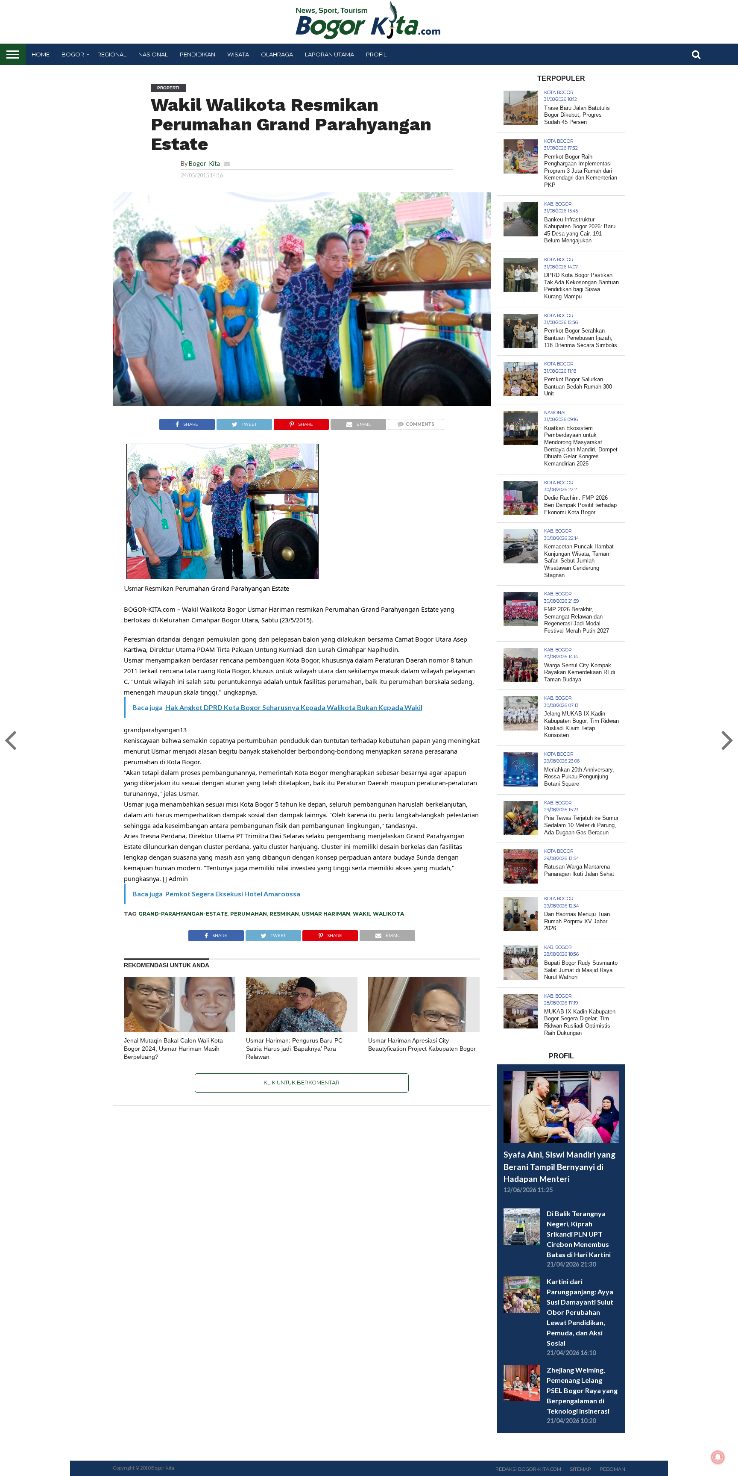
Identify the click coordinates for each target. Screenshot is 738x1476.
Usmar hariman (326, 913)
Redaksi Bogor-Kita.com (528, 1469)
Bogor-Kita (204, 163)
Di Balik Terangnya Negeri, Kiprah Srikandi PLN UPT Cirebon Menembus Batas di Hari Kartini (579, 1233)
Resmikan (284, 913)
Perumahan (248, 913)
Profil (376, 54)
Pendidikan (197, 54)
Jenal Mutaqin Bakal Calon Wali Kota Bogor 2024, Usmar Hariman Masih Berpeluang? (173, 1048)
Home (41, 54)
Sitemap (580, 1469)
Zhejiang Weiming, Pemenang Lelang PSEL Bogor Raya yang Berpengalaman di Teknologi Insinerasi (582, 1390)
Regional (111, 54)
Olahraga (277, 54)
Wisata (238, 54)
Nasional (153, 54)
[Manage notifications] (718, 1457)
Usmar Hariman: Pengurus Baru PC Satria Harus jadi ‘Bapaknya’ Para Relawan (294, 1048)
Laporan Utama (329, 54)
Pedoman (612, 1469)
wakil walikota (378, 913)
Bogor (73, 54)
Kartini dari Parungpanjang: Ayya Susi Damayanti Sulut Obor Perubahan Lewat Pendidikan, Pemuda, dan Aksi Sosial (580, 1312)
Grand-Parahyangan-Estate (183, 913)
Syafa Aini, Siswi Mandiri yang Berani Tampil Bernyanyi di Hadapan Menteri (559, 1166)
